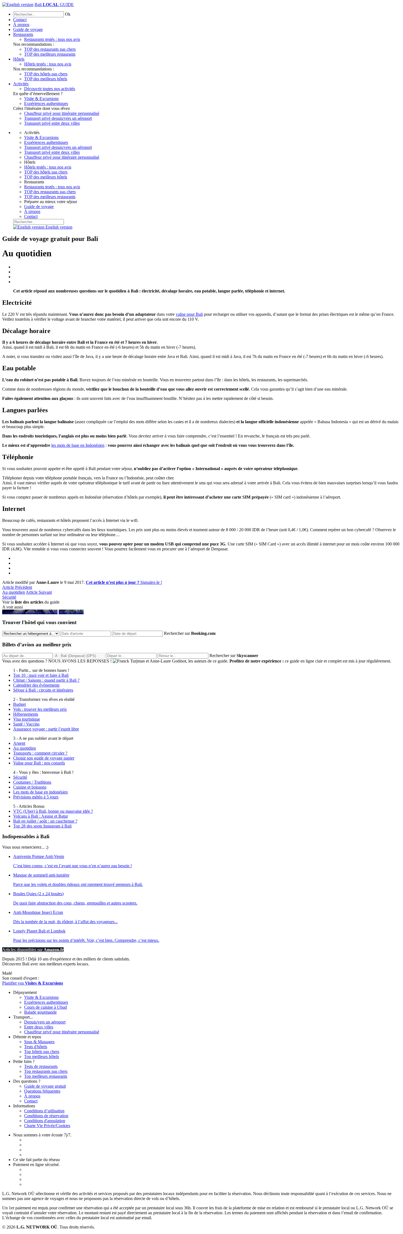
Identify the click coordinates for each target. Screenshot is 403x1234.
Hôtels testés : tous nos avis (47, 64)
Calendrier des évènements (36, 685)
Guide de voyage (28, 29)
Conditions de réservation (46, 1115)
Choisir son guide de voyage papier (43, 758)
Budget (19, 704)
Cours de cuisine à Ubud (45, 1007)
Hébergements (25, 714)
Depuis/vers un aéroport (45, 1022)
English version (58, 227)
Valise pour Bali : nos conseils (39, 763)
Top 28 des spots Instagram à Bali (42, 826)
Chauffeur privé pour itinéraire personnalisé (61, 113)
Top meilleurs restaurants (45, 1076)
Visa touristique (26, 719)
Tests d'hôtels (35, 1046)
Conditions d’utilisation (44, 1110)
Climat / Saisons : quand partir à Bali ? (46, 680)
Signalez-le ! (124, 582)
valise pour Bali (189, 314)
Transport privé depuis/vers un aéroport (58, 118)
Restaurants (23, 34)
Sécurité (20, 777)
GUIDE (54, 4)
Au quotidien (17, 590)
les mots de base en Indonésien (77, 445)
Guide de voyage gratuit (45, 1086)
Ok (67, 14)
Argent (19, 743)
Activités (21, 83)
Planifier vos (32, 983)
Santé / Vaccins (26, 724)
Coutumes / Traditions (32, 782)
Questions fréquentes (42, 1091)
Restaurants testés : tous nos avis (52, 39)
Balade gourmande (40, 1012)
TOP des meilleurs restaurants (49, 54)
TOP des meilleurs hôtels (45, 78)
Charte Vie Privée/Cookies (47, 1125)
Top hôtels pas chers (41, 1051)
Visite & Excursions (41, 98)
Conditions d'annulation (44, 1120)
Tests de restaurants (41, 1066)
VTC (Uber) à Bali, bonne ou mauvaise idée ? (53, 811)
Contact (20, 19)
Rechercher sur (189, 633)
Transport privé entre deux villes (52, 123)
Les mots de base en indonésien (40, 792)
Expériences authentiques (46, 103)
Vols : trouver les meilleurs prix (40, 709)
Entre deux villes (38, 1027)
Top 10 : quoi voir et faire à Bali (41, 675)
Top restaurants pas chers (45, 1071)
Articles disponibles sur (33, 949)
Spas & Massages (39, 1041)
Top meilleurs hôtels (41, 1056)
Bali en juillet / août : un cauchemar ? (45, 821)
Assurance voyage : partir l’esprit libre (46, 729)
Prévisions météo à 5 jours (35, 797)
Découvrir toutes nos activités (49, 88)
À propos (21, 24)
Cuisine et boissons (29, 787)
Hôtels (18, 59)
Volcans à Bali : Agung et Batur (40, 816)
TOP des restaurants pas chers (50, 49)
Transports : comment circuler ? (40, 753)
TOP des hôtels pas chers (45, 74)
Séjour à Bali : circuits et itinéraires (43, 690)
